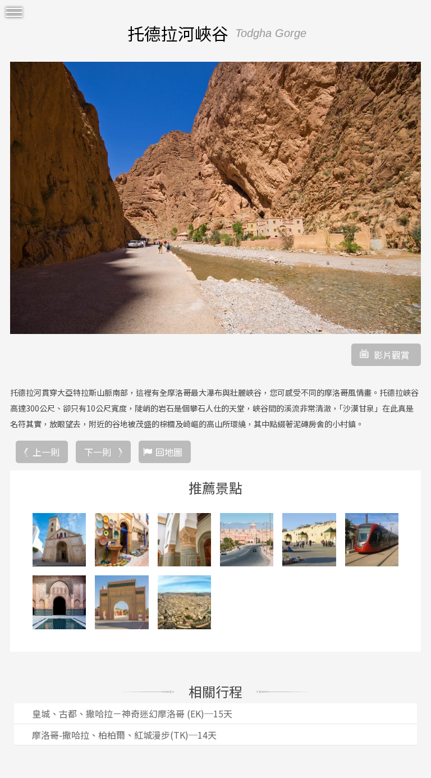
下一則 (97, 451)
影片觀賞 (392, 354)
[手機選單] (14, 12)
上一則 (46, 451)
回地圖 (168, 451)
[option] (215, 198)
